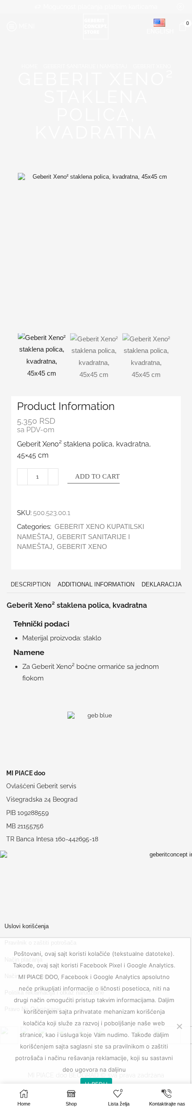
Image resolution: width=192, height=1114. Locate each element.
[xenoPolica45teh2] (146, 357)
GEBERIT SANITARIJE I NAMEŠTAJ (85, 66)
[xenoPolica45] (42, 356)
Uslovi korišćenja (26, 926)
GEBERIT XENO (152, 66)
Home (29, 66)
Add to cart (97, 476)
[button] (29, 253)
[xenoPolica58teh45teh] (94, 357)
